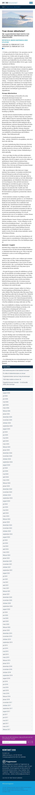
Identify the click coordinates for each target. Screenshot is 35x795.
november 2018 (7, 669)
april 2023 (6, 513)
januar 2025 (6, 450)
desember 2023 (7, 489)
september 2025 (7, 426)
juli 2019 (5, 645)
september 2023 (7, 498)
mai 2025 (5, 438)
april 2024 (6, 477)
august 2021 (6, 573)
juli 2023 (5, 504)
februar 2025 (6, 447)
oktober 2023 (7, 495)
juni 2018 (5, 684)
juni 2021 (5, 579)
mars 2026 (6, 408)
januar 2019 (6, 663)
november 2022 (7, 528)
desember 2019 (7, 633)
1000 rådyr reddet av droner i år (12, 379)
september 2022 (7, 534)
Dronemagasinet (8, 783)
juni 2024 (5, 471)
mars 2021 (6, 588)
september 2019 (7, 642)
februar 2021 (6, 591)
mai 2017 (5, 720)
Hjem (3, 7)
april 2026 (6, 405)
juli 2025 (5, 432)
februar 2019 (6, 660)
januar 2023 (6, 522)
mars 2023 (6, 516)
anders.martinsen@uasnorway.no (20, 774)
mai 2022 (5, 546)
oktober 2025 (7, 423)
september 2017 (7, 708)
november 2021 (7, 564)
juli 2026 (5, 396)
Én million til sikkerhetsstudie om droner (14, 373)
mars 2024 (6, 480)
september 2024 (7, 462)
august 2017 (6, 711)
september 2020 (7, 606)
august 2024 (6, 465)
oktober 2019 (7, 639)
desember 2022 (7, 525)
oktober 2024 (7, 459)
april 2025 (6, 441)
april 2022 (6, 549)
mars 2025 (6, 444)
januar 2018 (6, 699)
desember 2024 (7, 453)
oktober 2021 (7, 567)
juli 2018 (5, 681)
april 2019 (6, 654)
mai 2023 (5, 510)
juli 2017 (5, 714)
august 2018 (6, 678)
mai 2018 (5, 687)
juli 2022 (5, 540)
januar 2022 (6, 558)
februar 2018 (6, 696)
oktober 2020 (7, 603)
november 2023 (7, 492)
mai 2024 (5, 474)
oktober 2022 (7, 531)
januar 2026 (6, 414)
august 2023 (6, 501)
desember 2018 (7, 666)
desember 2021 (7, 561)
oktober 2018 (7, 672)
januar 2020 (6, 630)
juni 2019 (5, 648)
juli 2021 (5, 576)
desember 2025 (7, 417)
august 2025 (6, 429)
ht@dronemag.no (7, 755)
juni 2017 (5, 717)
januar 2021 (6, 594)
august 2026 (6, 393)
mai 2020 (5, 618)
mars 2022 (6, 552)
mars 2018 (6, 693)
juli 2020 (5, 612)
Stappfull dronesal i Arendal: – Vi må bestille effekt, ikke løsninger (15, 383)
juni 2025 (5, 435)
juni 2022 (5, 543)
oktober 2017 (7, 705)
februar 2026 (6, 411)
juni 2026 (5, 399)
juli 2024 (5, 468)
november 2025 (7, 420)
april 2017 (6, 723)
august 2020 (6, 609)
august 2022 (6, 537)
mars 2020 (6, 624)
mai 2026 (5, 402)
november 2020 (7, 600)
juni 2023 (5, 507)
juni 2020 (5, 615)
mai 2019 (5, 651)
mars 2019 (6, 657)
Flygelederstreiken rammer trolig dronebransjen (16, 376)
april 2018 (6, 690)
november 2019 (7, 636)
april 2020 (6, 621)
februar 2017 (6, 729)
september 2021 (7, 570)
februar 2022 (6, 555)
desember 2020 (7, 597)
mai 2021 (5, 582)
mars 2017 (6, 726)
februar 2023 (6, 519)
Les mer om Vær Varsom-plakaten (12, 778)
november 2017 (7, 702)
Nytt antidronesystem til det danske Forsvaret (16, 370)
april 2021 (6, 585)
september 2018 (7, 675)
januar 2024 (6, 486)
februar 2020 (6, 627)
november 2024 (7, 456)
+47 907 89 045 (17, 755)
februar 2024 (6, 483)
